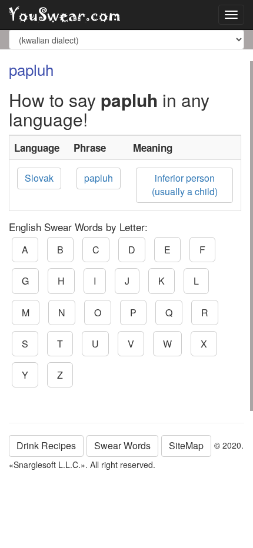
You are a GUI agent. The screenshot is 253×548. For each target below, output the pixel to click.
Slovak (39, 178)
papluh (98, 178)
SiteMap (186, 445)
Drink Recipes (46, 445)
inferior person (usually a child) (185, 184)
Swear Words (122, 445)
